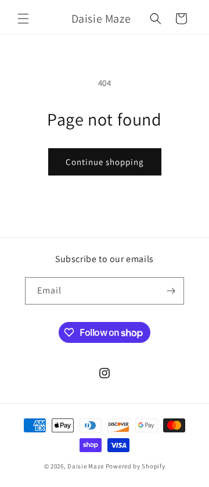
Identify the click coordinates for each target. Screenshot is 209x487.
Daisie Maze (85, 466)
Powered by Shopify (135, 466)
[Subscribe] (170, 291)
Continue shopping (105, 161)
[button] (23, 18)
